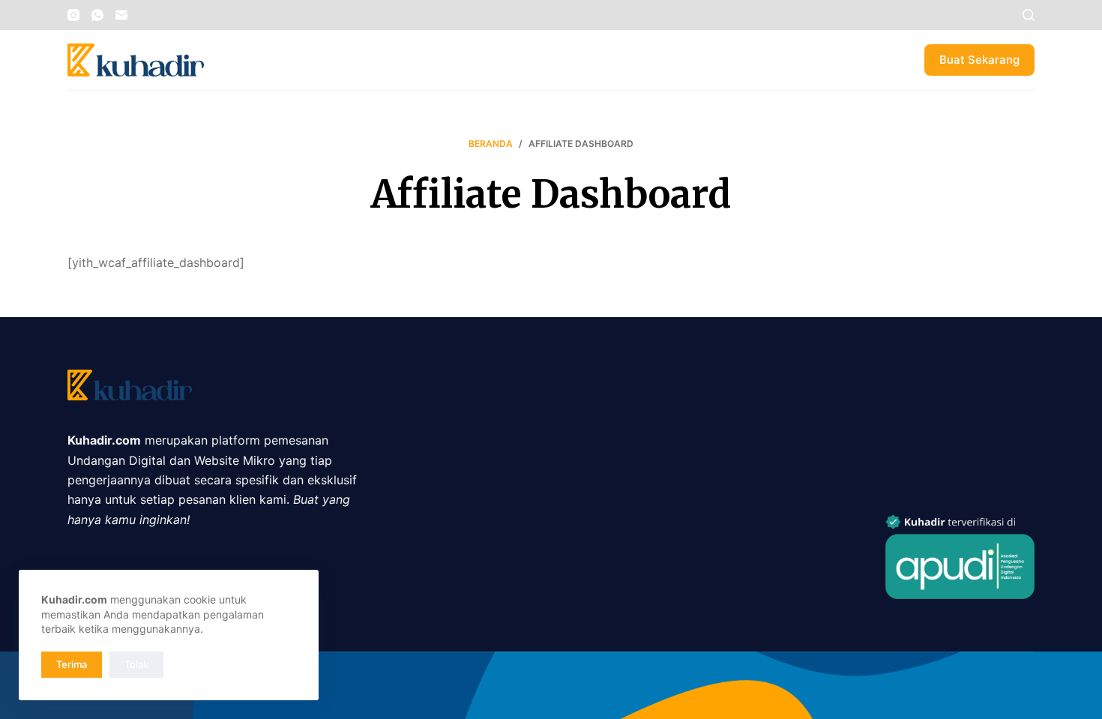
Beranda (257, 59)
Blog (337, 59)
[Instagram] (73, 15)
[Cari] (1029, 15)
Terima (71, 664)
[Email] (121, 15)
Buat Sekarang (979, 59)
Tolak (136, 664)
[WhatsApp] (97, 15)
